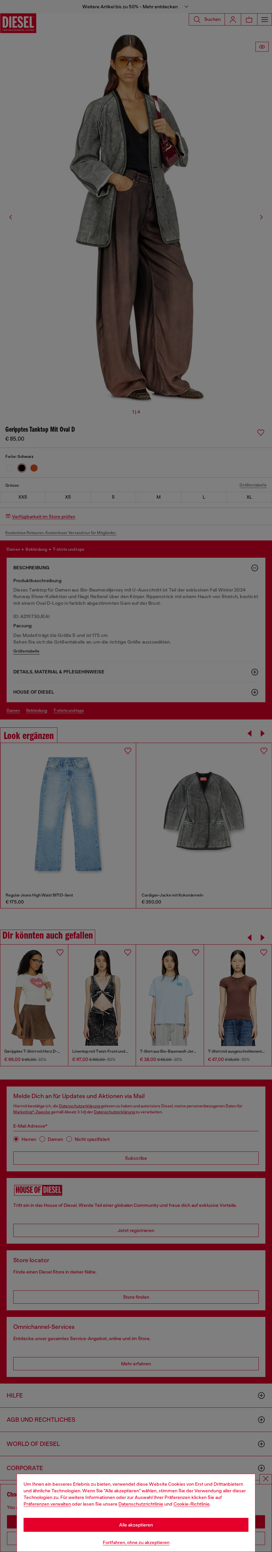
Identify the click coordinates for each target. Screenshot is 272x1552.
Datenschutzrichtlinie (140, 1504)
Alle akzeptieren (136, 1524)
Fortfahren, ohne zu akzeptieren (136, 1542)
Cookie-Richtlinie (191, 1504)
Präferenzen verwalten (47, 1504)
